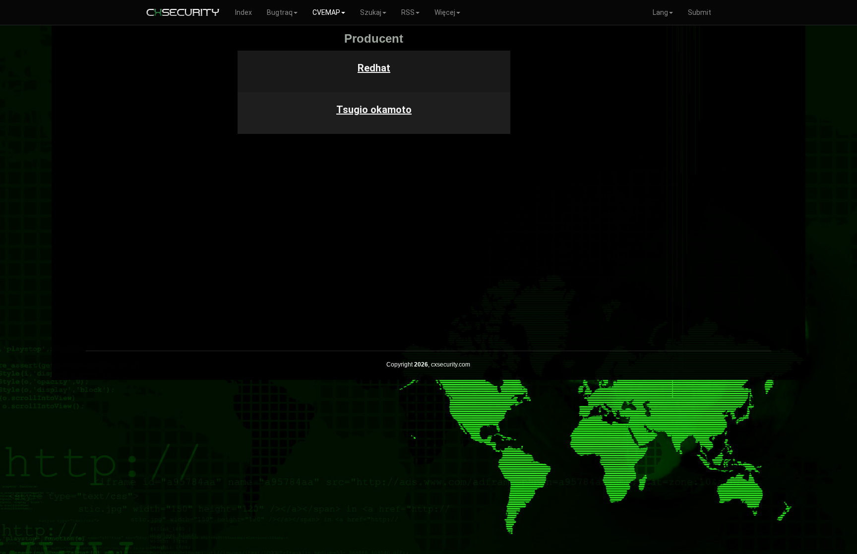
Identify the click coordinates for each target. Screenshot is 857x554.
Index (243, 12)
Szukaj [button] (370, 12)
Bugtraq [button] (280, 12)
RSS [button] (408, 12)
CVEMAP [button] (326, 12)
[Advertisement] (550, 180)
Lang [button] (660, 12)
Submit (699, 12)
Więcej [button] (444, 12)
